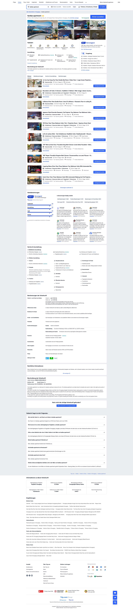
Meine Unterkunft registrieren (66, 574)
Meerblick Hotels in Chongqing (63, 528)
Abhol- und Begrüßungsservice (62, 263)
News (44, 569)
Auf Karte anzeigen (85, 70)
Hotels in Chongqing (92, 473)
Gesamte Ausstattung (32, 63)
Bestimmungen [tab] (62, 76)
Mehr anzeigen (30, 70)
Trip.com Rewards (79, 2)
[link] (106, 2)
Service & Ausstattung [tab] (50, 76)
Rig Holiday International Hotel (56, 550)
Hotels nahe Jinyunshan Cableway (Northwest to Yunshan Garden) (40, 539)
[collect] (115, 593)
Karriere (44, 571)
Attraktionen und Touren (52, 2)
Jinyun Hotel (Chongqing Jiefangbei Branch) (35, 555)
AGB (44, 574)
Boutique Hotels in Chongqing (45, 525)
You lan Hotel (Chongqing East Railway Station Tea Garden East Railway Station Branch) (45, 553)
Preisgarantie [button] (86, 17)
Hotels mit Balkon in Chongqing (84, 525)
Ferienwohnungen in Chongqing (33, 522)
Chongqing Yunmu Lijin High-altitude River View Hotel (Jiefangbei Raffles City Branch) (44, 511)
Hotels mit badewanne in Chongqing (34, 528)
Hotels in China (83, 473)
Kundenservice (29, 567)
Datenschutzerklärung (48, 576)
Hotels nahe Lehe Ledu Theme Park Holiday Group (37, 542)
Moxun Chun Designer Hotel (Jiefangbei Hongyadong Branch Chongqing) (79, 547)
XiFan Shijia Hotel (58, 547)
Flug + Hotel (26, 2)
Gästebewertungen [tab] (38, 76)
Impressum (45, 580)
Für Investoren (63, 567)
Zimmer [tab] (29, 76)
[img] (42, 30)
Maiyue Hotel (98, 503)
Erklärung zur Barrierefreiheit (49, 578)
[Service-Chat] (115, 602)
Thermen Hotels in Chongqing (91, 528)
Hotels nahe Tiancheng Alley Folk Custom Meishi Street (61, 542)
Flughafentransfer (59, 254)
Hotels (19, 2)
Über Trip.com (46, 567)
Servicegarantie (29, 569)
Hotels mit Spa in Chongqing (49, 528)
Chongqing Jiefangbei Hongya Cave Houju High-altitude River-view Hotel (78, 503)
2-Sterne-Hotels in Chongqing (77, 528)
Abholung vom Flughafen (86, 252)
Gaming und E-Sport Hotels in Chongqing (63, 522)
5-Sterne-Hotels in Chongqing (59, 525)
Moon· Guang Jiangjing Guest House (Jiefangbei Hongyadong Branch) (46, 503)
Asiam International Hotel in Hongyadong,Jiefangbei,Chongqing (54, 506)
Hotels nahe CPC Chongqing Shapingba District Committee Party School (41, 536)
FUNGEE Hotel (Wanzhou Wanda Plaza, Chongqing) (75, 550)
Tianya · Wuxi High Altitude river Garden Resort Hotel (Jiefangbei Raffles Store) (43, 517)
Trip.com (72, 473)
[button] (86, 2)
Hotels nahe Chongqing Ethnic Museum (48, 533)
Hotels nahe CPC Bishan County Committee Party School (70, 533)
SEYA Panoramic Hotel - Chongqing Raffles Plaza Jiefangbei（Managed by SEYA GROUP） (45, 514)
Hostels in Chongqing (71, 525)
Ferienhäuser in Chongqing (32, 525)
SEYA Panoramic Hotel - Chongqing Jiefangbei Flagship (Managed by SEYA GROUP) (82, 511)
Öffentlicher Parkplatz (33, 252)
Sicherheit (62, 576)
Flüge (14, 2)
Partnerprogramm (64, 571)
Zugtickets (34, 2)
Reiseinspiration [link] (64, 2)
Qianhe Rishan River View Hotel (33, 506)
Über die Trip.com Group (48, 583)
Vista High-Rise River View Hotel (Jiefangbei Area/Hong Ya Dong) (40, 509)
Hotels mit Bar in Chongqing (47, 522)
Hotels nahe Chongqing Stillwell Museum (81, 539)
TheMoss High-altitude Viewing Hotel (77, 506)
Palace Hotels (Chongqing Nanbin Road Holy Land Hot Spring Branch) (80, 553)
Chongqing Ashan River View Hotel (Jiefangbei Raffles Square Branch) (81, 514)
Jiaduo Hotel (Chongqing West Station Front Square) (37, 550)
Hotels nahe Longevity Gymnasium (63, 539)
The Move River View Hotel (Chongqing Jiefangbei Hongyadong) (87, 509)
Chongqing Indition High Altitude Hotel (64, 509)
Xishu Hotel (48, 555)
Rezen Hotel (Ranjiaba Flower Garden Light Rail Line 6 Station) (39, 547)
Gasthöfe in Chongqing (78, 522)
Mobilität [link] (41, 2)
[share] (115, 598)
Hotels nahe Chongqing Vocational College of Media (69, 536)
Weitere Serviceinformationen (32, 571)
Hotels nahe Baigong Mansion (32, 533)
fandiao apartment (34, 16)
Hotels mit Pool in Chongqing (90, 522)
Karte (71, 2)
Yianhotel (28, 503)
